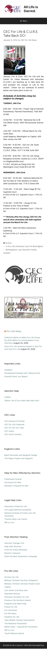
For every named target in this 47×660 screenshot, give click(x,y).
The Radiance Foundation (15, 623)
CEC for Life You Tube (14, 428)
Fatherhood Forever (13, 479)
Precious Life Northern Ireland (17, 600)
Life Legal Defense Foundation (17, 510)
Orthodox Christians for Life (16, 597)
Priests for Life (10, 607)
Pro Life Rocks (10, 610)
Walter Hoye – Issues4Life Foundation (21, 627)
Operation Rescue (12, 594)
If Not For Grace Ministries (15, 550)
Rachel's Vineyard (12, 553)
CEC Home (9, 431)
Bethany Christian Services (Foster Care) (22, 584)
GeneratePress (38, 645)
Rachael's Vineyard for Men (16, 486)
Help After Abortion (13, 546)
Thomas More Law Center (15, 519)
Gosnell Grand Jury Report (16, 376)
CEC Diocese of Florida (14, 421)
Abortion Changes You (14, 543)
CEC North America (12, 434)
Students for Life (11, 617)
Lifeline (7, 397)
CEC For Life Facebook (14, 424)
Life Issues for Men (12, 482)
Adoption (8, 370)
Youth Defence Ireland (14, 633)
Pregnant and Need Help (15, 604)
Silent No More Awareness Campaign (20, 556)
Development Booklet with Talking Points (22, 373)
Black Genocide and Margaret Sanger (20, 455)
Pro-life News (10, 613)
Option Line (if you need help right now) (21, 400)
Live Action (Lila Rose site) (16, 590)
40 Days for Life (11, 577)
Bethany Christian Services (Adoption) (21, 580)
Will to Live (9, 522)
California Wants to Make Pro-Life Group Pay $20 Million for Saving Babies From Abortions (22, 340)
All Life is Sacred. (31, 9)
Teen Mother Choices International (19, 620)
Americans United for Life (15, 506)
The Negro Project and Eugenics (18, 458)
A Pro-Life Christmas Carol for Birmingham (24, 246)
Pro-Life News (14, 331)
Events (9, 243)
